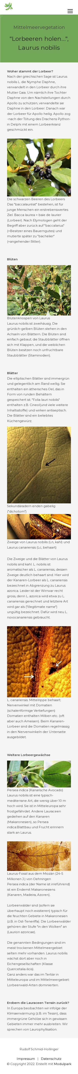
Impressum (26, 1059)
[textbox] (39, 100)
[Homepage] (32, 6)
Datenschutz (51, 1059)
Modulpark (62, 1064)
